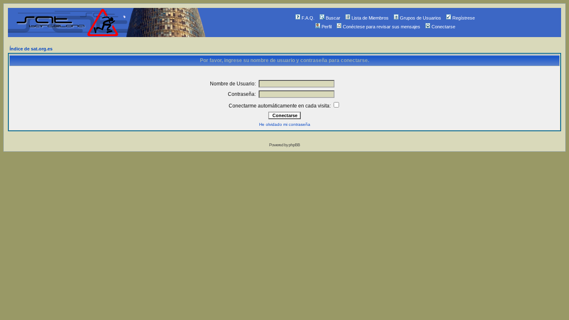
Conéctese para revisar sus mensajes (381, 26)
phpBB (294, 144)
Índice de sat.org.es (31, 48)
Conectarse (443, 26)
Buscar (333, 17)
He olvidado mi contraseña (284, 124)
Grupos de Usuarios (420, 17)
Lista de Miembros (370, 17)
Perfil (327, 26)
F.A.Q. (308, 17)
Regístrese (463, 17)
